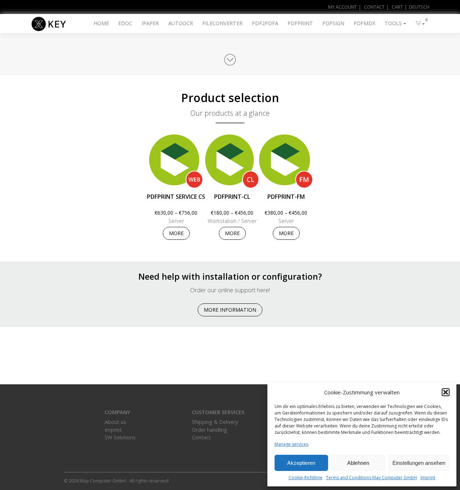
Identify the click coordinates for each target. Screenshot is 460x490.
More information (230, 309)
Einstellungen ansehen (418, 463)
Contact (374, 7)
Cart (397, 7)
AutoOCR (180, 23)
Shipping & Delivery (215, 421)
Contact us (230, 366)
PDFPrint (300, 23)
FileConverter (222, 23)
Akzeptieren (301, 463)
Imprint (427, 478)
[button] (445, 392)
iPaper (150, 23)
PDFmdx (364, 23)
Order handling (209, 429)
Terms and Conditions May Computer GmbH (371, 478)
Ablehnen (358, 463)
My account (342, 7)
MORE (176, 233)
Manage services (291, 444)
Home (101, 23)
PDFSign (333, 23)
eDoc (125, 23)
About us (115, 421)
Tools (393, 23)
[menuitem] (416, 7)
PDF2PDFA (265, 23)
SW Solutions (120, 437)
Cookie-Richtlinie (305, 478)
